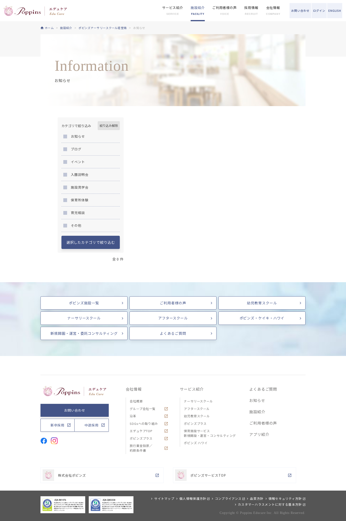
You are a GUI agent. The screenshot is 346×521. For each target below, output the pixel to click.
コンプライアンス (228, 498)
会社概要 (136, 401)
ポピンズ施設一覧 (84, 302)
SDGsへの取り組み (144, 423)
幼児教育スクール (262, 302)
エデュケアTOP (141, 431)
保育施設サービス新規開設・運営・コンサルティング (210, 433)
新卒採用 (58, 425)
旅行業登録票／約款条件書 (141, 448)
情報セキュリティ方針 (285, 498)
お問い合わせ (74, 410)
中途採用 (91, 425)
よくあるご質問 (173, 333)
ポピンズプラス (141, 438)
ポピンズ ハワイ (196, 443)
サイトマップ (164, 498)
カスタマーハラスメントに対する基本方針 (270, 504)
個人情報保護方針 (192, 498)
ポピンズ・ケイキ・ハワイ (262, 317)
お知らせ (257, 400)
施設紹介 (257, 411)
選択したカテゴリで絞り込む (90, 242)
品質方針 (256, 498)
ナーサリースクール (84, 317)
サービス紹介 (192, 389)
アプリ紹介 (259, 434)
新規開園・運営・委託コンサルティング (83, 333)
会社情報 (134, 389)
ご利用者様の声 (173, 302)
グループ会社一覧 (143, 408)
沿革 (133, 416)
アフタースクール (173, 317)
